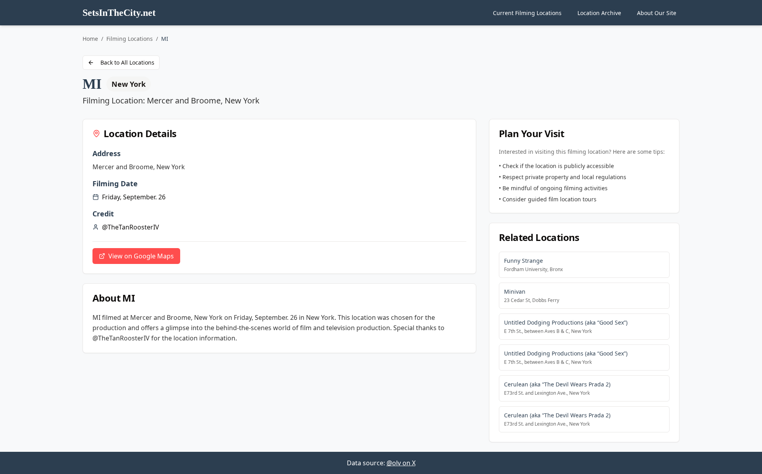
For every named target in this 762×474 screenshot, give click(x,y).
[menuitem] (527, 13)
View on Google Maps (141, 256)
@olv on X (401, 463)
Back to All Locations (127, 62)
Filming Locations (129, 38)
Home (90, 38)
